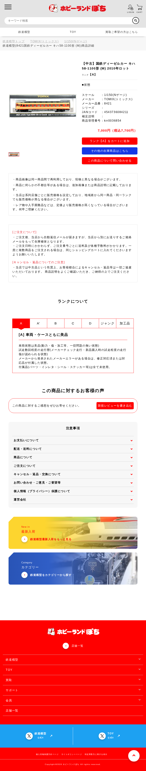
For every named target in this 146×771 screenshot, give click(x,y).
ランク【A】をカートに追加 (110, 140)
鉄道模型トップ (14, 41)
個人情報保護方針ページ (47, 754)
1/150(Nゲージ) (75, 41)
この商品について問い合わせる (110, 160)
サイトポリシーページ (71, 754)
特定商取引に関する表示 (96, 754)
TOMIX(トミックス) (44, 41)
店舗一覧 (77, 645)
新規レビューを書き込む (115, 405)
